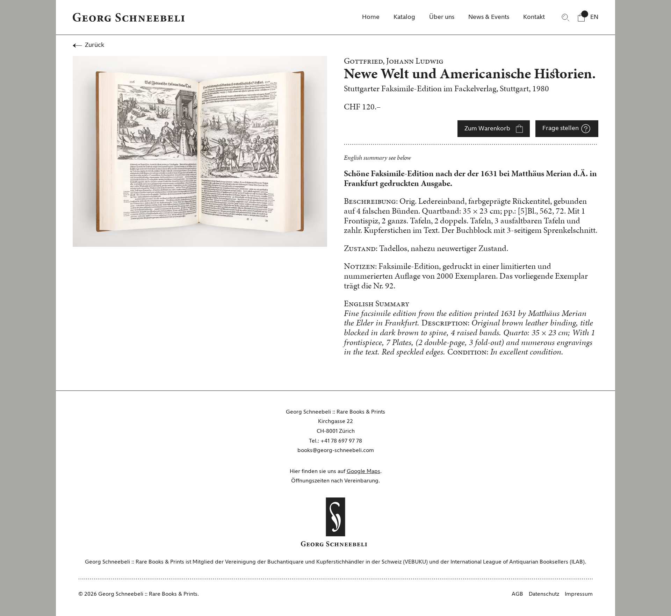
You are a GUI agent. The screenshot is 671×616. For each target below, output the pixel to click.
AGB (517, 594)
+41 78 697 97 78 (341, 441)
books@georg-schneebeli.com (335, 450)
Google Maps (363, 471)
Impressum (579, 594)
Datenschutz (544, 594)
